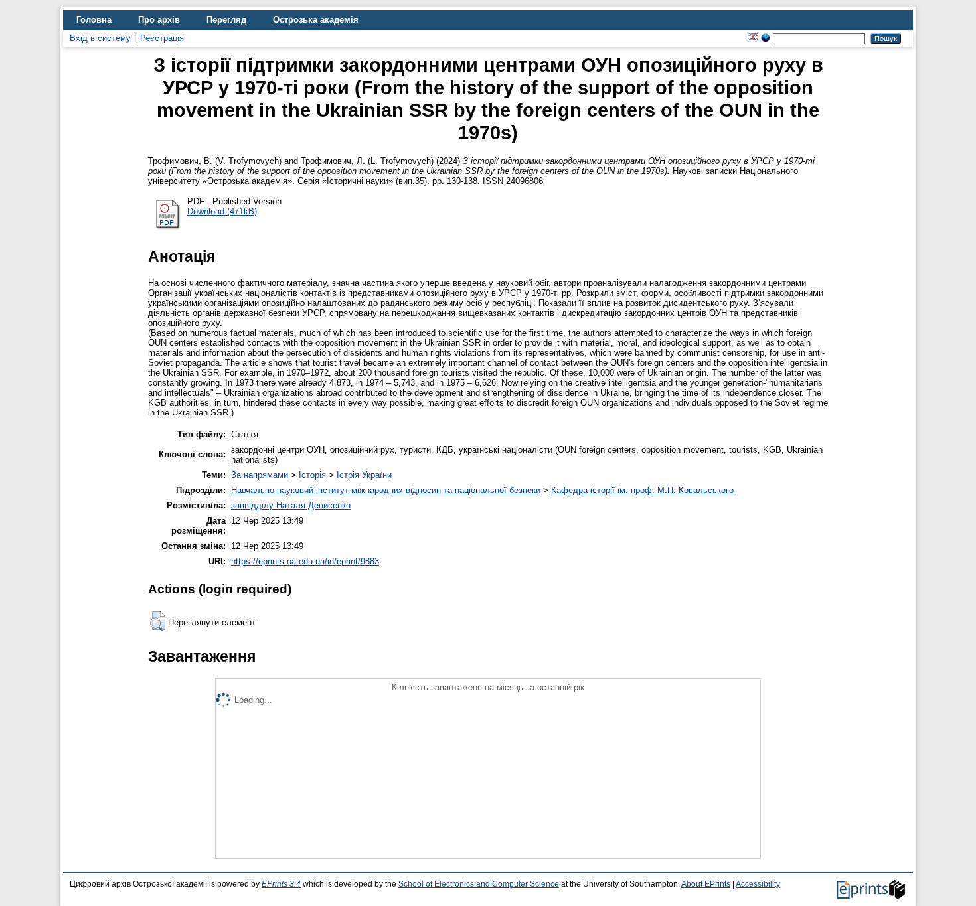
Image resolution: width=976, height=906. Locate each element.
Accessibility (758, 884)
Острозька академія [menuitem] (316, 20)
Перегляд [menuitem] (226, 20)
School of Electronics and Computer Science (478, 884)
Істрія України (364, 475)
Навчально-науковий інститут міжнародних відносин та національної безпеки (385, 490)
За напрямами (259, 475)
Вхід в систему (100, 38)
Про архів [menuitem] (159, 20)
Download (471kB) (222, 211)
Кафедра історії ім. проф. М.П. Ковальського (642, 490)
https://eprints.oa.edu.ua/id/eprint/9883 (305, 561)
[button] (157, 621)
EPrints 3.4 (281, 884)
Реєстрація (162, 38)
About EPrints (705, 884)
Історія (312, 475)
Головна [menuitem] (94, 20)
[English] (753, 38)
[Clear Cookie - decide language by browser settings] (765, 38)
